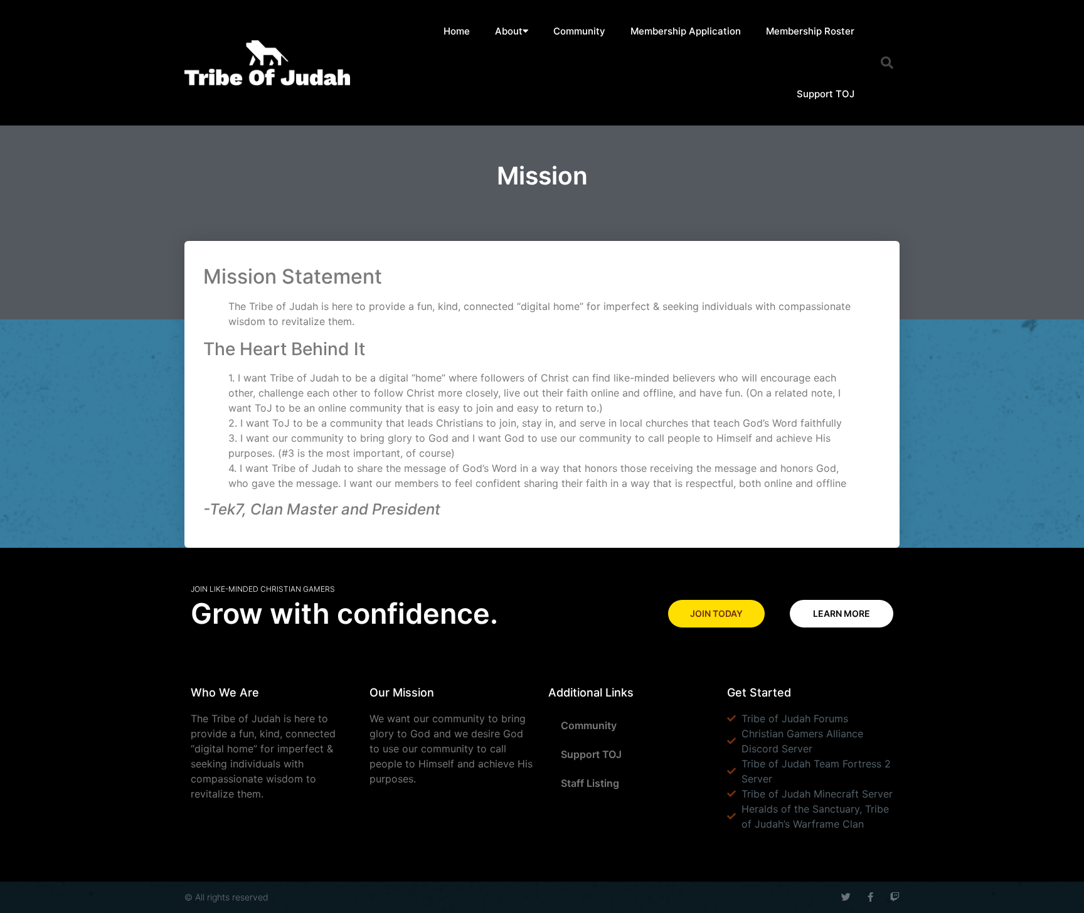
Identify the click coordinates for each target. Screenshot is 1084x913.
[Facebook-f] (870, 897)
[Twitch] (895, 897)
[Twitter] (846, 897)
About (509, 31)
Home (457, 31)
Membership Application (685, 31)
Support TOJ (825, 94)
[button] (887, 62)
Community (579, 31)
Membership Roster (810, 31)
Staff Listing (590, 783)
